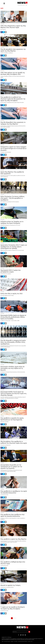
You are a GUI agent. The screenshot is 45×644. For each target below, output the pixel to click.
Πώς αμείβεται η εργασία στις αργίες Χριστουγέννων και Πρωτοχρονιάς (12, 419)
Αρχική (2, 641)
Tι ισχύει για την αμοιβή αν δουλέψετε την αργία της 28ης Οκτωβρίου (13, 608)
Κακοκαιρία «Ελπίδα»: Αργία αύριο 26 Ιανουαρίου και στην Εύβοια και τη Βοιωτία (12, 368)
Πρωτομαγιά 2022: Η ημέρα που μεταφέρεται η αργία (11, 271)
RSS (31, 641)
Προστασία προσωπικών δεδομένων (22, 641)
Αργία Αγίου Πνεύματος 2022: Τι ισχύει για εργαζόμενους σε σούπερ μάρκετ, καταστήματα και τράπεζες (14, 246)
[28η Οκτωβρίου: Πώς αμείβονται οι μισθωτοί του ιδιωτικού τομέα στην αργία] (14, 432)
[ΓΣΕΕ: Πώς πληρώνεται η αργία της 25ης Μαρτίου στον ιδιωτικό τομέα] (14, 17)
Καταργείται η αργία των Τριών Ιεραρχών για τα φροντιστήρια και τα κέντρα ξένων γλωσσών (14, 148)
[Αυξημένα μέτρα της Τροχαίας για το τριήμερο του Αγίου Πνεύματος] (14, 213)
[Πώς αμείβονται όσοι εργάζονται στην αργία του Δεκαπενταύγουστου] (14, 506)
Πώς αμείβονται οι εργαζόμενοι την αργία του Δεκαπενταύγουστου (14, 492)
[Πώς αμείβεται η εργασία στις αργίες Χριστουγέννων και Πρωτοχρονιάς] (14, 409)
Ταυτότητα (29, 641)
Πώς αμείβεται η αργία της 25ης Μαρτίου (13, 539)
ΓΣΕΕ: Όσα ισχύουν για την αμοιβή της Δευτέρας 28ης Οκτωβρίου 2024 (13, 73)
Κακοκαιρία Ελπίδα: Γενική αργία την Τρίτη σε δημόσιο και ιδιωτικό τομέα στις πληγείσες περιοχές (13, 393)
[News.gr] (22, 3)
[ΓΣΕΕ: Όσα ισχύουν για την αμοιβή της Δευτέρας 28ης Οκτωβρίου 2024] (14, 64)
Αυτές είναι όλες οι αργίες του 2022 (11, 293)
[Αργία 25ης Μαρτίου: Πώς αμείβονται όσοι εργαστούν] (14, 163)
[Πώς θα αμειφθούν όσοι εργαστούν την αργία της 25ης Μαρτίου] (14, 40)
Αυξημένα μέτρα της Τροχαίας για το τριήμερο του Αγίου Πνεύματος (12, 222)
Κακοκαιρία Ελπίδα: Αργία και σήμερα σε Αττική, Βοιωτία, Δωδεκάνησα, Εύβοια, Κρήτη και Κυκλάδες (13, 317)
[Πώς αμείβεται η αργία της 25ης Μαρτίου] (14, 530)
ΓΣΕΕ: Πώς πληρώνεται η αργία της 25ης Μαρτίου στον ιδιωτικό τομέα (13, 26)
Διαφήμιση (12, 641)
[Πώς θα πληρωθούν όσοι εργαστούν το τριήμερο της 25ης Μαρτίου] (14, 113)
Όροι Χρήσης (15, 641)
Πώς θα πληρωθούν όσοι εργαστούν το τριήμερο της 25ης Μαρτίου (13, 123)
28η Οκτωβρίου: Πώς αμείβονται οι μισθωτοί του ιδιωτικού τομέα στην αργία (14, 442)
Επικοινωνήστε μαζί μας (7, 641)
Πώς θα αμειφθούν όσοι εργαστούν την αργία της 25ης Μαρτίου (13, 50)
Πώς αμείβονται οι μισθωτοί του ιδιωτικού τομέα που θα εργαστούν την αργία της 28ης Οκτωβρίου (13, 98)
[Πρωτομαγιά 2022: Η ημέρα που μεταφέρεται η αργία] (14, 261)
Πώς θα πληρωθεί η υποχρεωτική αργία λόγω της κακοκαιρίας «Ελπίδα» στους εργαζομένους (13, 342)
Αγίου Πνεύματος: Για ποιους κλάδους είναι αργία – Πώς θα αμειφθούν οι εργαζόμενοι (12, 198)
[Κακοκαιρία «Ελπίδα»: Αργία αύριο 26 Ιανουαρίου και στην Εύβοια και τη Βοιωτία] (14, 358)
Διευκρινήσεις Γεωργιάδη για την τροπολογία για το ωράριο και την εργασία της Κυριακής (11, 466)
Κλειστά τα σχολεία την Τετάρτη (10, 585)
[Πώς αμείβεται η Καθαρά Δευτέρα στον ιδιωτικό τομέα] (14, 553)
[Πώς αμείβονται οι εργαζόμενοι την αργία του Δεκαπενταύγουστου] (14, 482)
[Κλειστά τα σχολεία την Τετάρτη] (14, 576)
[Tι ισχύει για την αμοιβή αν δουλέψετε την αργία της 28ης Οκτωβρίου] (14, 598)
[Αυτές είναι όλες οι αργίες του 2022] (14, 285)
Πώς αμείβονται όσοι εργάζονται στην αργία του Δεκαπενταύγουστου (12, 515)
